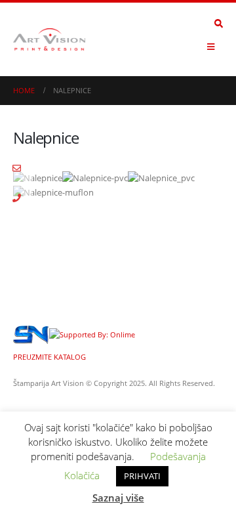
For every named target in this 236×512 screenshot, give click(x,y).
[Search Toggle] (218, 23)
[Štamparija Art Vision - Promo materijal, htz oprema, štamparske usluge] (49, 39)
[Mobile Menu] (211, 46)
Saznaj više (118, 497)
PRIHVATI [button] (142, 476)
